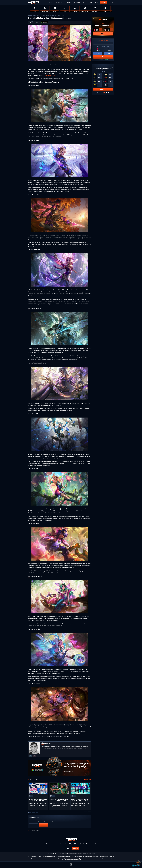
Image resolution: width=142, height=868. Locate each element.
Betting (85, 2)
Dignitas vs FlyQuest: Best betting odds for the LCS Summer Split (59, 799)
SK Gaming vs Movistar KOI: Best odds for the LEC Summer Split (80, 799)
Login (96, 2)
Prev (28, 9)
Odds (90, 2)
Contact (94, 844)
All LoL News (87, 779)
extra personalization (50, 75)
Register (103, 2)
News (50, 2)
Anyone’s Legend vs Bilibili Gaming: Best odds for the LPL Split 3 (38, 799)
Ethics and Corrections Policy (81, 844)
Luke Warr (31, 21)
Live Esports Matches (51, 844)
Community (77, 2)
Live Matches (58, 2)
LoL (41, 15)
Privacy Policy (68, 844)
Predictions (68, 2)
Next (113, 9)
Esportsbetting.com (32, 15)
